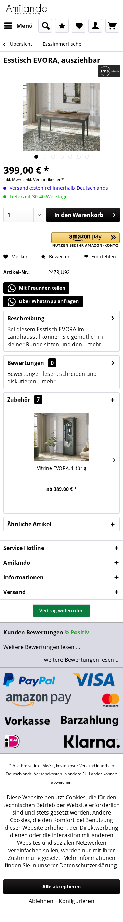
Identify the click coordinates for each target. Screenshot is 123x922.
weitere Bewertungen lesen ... (82, 660)
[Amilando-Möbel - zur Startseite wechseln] (26, 9)
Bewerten (59, 256)
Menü (24, 26)
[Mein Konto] (95, 26)
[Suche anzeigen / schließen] (45, 26)
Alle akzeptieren (61, 886)
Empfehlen (103, 256)
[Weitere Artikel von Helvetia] (109, 71)
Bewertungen (25, 363)
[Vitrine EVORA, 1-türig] (61, 437)
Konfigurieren (76, 901)
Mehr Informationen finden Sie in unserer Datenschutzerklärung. (61, 861)
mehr (93, 344)
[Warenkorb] (112, 26)
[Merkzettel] (78, 26)
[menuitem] (18, 26)
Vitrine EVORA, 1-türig (61, 468)
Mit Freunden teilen (41, 288)
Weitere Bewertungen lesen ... (41, 647)
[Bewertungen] (62, 26)
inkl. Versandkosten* (44, 179)
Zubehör (23, 399)
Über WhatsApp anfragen (48, 301)
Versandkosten (48, 774)
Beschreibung (25, 318)
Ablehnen (41, 901)
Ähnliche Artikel (29, 524)
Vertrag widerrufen (61, 610)
